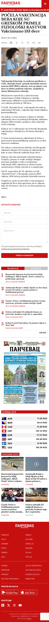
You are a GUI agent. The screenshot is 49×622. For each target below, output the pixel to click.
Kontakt (5, 574)
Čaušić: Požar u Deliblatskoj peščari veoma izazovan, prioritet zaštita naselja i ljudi (25, 302)
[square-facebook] (2, 605)
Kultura (29, 539)
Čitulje (29, 557)
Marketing (30, 579)
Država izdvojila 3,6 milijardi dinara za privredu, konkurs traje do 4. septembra (24, 313)
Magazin (29, 548)
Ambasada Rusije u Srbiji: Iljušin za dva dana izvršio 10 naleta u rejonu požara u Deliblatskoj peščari (26, 290)
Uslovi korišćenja (34, 566)
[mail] (33, 43)
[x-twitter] (8, 605)
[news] (12, 464)
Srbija (28, 535)
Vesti (21, 317)
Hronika (4, 544)
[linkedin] (39, 43)
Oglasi (28, 552)
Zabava (4, 552)
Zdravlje (30, 544)
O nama (4, 566)
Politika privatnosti (10, 579)
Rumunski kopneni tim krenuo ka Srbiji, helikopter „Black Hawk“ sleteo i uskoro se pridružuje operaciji (12, 477)
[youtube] (20, 605)
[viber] (28, 43)
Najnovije (12, 268)
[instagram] (14, 605)
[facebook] (11, 43)
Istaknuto (36, 268)
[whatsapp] (22, 43)
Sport (21, 328)
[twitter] (16, 43)
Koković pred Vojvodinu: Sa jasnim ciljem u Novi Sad (26, 324)
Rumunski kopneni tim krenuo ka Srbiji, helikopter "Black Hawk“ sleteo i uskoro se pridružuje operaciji (25, 276)
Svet (3, 557)
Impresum (5, 570)
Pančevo (21, 282)
